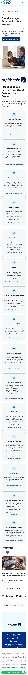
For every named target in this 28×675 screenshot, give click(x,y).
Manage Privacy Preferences (14, 672)
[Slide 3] (10, 588)
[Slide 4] (12, 588)
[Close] (25, 650)
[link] (2, 2)
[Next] (7, 552)
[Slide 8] (19, 588)
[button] (23, 2)
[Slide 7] (17, 588)
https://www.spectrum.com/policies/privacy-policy (13, 667)
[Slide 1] (7, 588)
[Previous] (3, 552)
